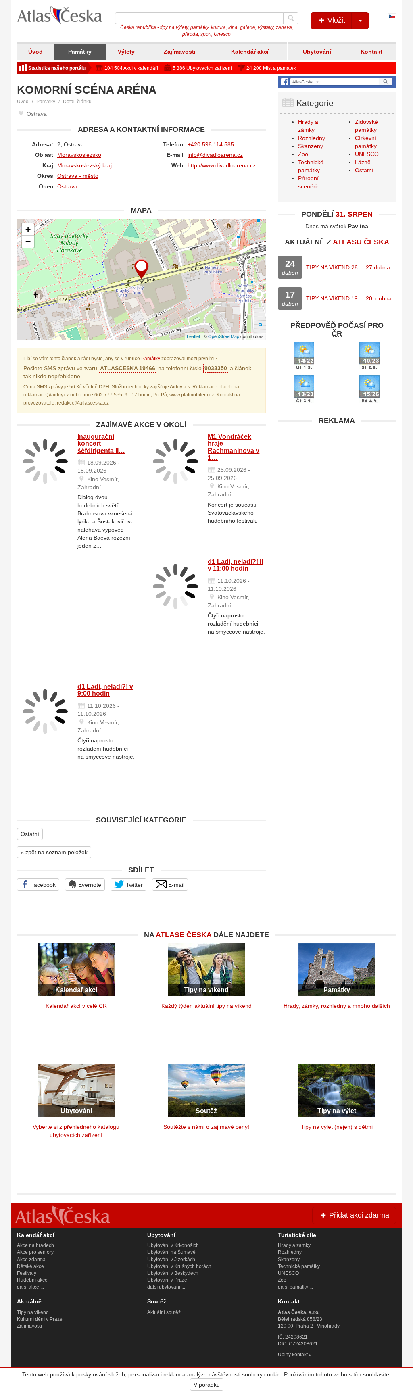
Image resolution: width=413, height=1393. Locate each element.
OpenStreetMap (223, 336)
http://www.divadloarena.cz (222, 165)
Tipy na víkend (33, 1312)
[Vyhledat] (290, 18)
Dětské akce (30, 1266)
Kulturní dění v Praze (40, 1319)
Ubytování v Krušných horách (179, 1266)
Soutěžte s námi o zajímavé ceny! (206, 1127)
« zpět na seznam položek (54, 852)
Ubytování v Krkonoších (173, 1245)
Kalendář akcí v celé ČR (76, 1006)
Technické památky (299, 1266)
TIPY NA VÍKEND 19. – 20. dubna (349, 298)
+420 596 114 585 (211, 144)
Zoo (303, 154)
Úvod (35, 51)
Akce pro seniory (35, 1252)
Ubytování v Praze (167, 1280)
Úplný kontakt (293, 1355)
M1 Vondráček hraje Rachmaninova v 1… (233, 447)
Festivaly (26, 1273)
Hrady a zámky (294, 1245)
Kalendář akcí (250, 51)
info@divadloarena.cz (215, 155)
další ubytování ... (166, 1287)
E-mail (175, 885)
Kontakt (371, 51)
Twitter (133, 885)
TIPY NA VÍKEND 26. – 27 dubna (348, 267)
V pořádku (207, 1384)
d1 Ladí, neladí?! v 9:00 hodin (105, 690)
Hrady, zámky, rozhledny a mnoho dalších (337, 1006)
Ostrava (67, 186)
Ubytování (317, 51)
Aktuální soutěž (164, 1312)
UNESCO (367, 154)
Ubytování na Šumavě (171, 1252)
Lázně (363, 162)
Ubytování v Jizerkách (171, 1259)
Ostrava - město (77, 176)
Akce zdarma (31, 1259)
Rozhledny (311, 138)
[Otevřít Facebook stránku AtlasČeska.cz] (337, 82)
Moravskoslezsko (79, 155)
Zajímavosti (180, 51)
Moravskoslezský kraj (84, 165)
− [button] (28, 241)
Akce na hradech (35, 1245)
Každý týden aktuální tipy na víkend (206, 1006)
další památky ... (295, 1287)
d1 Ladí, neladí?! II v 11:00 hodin (235, 565)
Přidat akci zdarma (358, 1215)
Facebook (42, 885)
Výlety (126, 51)
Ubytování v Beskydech (172, 1273)
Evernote (89, 885)
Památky (80, 51)
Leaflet (193, 336)
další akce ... (30, 1287)
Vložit (335, 20)
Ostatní (30, 834)
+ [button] (28, 229)
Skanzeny (310, 146)
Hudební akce (32, 1280)
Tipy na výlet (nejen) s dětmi (337, 1127)
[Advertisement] (337, 479)
